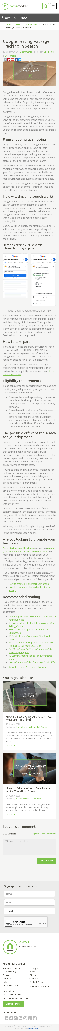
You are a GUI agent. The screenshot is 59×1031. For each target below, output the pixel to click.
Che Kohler (49, 51)
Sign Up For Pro (13, 1003)
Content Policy (36, 982)
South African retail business (18, 548)
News (18, 24)
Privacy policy (36, 968)
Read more (11, 745)
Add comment (46, 860)
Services (6, 975)
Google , (13, 667)
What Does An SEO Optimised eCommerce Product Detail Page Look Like (31, 644)
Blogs (32, 971)
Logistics (42, 667)
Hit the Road (35, 798)
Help (5, 982)
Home (9, 24)
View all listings (10, 971)
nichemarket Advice (38, 727)
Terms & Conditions (12, 968)
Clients (33, 975)
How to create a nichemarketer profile (29, 583)
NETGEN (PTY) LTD (36, 1028)
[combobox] (29, 911)
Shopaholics (31, 24)
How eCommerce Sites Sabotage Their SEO (32, 662)
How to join (8, 991)
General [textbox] (9, 911)
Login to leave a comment (44, 833)
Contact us (35, 978)
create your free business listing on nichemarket (28, 550)
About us (7, 978)
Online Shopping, (28, 667)
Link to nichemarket (12, 994)
